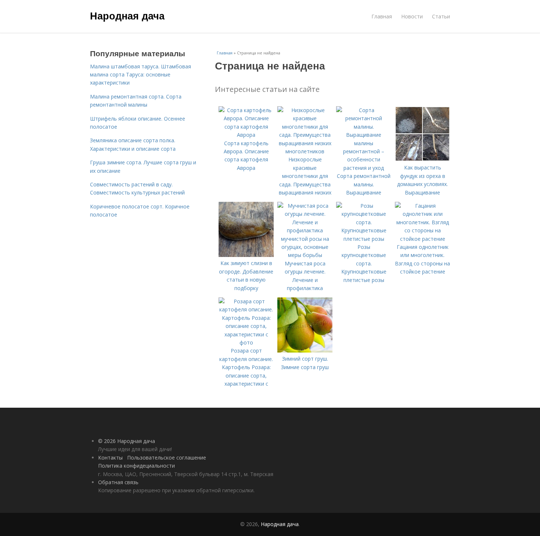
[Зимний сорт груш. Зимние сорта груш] (304, 350)
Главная (381, 16)
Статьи (441, 16)
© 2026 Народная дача (126, 440)
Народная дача (127, 15)
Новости (412, 16)
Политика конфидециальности (136, 465)
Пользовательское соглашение (166, 457)
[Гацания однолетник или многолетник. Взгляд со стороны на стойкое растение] (422, 238)
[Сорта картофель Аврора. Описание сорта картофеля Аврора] (246, 134)
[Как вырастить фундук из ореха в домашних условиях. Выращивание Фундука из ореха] (422, 159)
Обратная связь (118, 482)
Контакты (110, 457)
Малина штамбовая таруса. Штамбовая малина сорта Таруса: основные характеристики (140, 74)
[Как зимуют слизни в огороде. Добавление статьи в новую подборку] (246, 254)
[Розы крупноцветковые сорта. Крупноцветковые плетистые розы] (363, 238)
